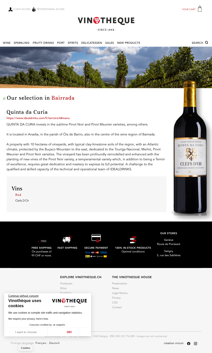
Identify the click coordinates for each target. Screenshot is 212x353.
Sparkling (21, 43)
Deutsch (54, 343)
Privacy (116, 298)
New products (128, 43)
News (115, 288)
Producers (66, 283)
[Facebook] (188, 343)
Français (41, 343)
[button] (200, 43)
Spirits (73, 43)
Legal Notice (120, 293)
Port (61, 43)
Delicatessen (91, 43)
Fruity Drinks (43, 43)
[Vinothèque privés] (106, 24)
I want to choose (26, 332)
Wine (7, 43)
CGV (115, 303)
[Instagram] (195, 343)
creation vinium (174, 343)
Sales (109, 43)
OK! (69, 332)
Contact (117, 307)
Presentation (119, 283)
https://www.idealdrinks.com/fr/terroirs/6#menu (38, 118)
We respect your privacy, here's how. (28, 318)
